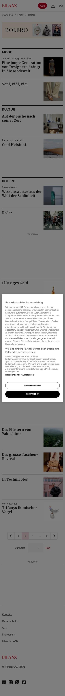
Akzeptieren (32, 394)
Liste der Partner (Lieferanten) (19, 375)
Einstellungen (32, 385)
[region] (33, 348)
